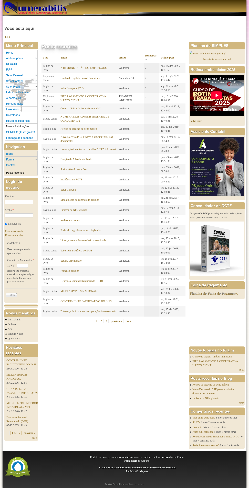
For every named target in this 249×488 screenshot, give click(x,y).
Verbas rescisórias (69, 220)
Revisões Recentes (18, 121)
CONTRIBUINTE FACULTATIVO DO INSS (86, 301)
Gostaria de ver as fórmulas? (217, 59)
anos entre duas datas (203, 417)
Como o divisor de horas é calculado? (80, 108)
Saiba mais (196, 121)
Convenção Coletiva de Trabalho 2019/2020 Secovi (88, 149)
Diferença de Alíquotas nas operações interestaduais (88, 311)
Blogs (9, 154)
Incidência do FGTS (71, 179)
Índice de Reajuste (17, 92)
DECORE (12, 64)
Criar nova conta (14, 231)
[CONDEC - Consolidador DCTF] (217, 274)
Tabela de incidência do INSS (76, 250)
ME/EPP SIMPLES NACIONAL (78, 291)
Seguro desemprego (71, 260)
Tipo (45, 57)
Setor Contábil (68, 189)
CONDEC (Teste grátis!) (20, 132)
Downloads (13, 115)
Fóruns (10, 159)
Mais (241, 370)
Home (9, 52)
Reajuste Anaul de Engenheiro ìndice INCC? (216, 436)
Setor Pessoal (14, 75)
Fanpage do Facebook (19, 138)
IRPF (9, 69)
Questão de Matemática (20, 260)
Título (63, 57)
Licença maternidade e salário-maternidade (83, 240)
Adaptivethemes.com (135, 484)
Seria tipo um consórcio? (205, 445)
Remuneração (14, 104)
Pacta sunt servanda (202, 431)
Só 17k (196, 422)
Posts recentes (15, 173)
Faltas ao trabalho (69, 270)
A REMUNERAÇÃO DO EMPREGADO (83, 67)
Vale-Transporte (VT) (72, 88)
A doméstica (13, 98)
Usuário (10, 196)
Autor (122, 57)
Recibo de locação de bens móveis (78, 128)
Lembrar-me (14, 223)
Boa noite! (198, 427)
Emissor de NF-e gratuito (73, 209)
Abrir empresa (14, 58)
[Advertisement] (217, 323)
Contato (11, 165)
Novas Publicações (17, 126)
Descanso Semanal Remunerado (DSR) (81, 281)
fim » (128, 321)
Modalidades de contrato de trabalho (79, 199)
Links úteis (12, 109)
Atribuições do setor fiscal (74, 169)
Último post (167, 57)
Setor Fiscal (13, 86)
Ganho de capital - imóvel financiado (80, 78)
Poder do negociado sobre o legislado (80, 230)
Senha (9, 209)
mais (34, 437)
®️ (69, 3)
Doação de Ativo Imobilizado (76, 159)
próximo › (116, 321)
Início (8, 37)
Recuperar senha (14, 235)
